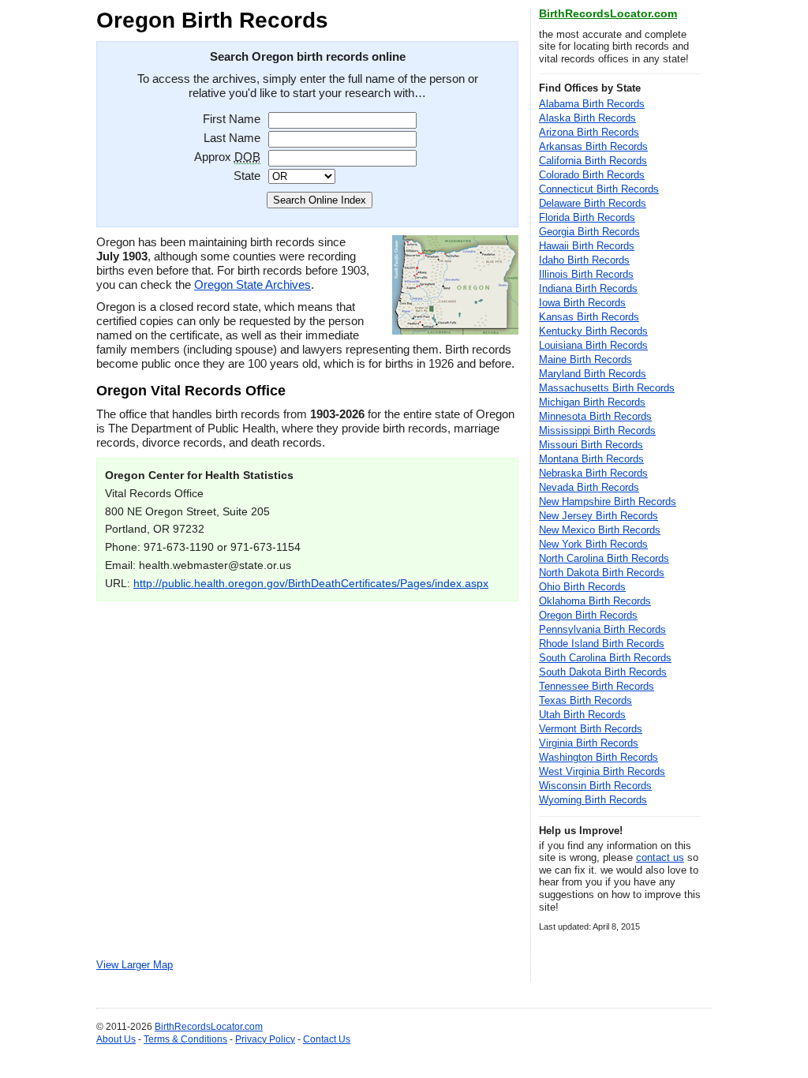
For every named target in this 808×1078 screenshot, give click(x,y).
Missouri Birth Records (591, 445)
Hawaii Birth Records (586, 246)
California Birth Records (593, 161)
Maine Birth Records (585, 359)
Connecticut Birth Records (599, 189)
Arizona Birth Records (589, 132)
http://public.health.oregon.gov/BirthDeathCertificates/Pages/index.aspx (310, 583)
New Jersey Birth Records (598, 516)
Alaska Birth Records (587, 118)
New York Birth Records (593, 544)
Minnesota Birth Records (595, 416)
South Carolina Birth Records (605, 658)
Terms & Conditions (185, 1039)
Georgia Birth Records (589, 232)
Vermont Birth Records (590, 729)
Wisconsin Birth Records (595, 786)
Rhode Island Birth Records (601, 643)
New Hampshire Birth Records (607, 501)
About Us (116, 1039)
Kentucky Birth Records (593, 331)
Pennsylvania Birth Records (602, 629)
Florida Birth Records (587, 217)
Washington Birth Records (598, 757)
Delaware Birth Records (592, 203)
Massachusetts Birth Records (607, 388)
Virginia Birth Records (588, 743)
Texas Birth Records (585, 700)
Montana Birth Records (591, 459)
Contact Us (326, 1039)
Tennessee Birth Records (596, 686)
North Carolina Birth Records (604, 558)
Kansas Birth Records (589, 317)
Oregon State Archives (252, 284)
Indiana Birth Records (588, 288)
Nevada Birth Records (589, 487)
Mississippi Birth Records (597, 430)
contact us (660, 857)
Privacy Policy (265, 1039)
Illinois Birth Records (586, 274)
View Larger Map (134, 965)
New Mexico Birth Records (599, 530)
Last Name (232, 137)
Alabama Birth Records (592, 104)
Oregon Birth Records (588, 615)
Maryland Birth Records (592, 374)
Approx (227, 156)
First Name (231, 118)
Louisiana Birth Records (593, 345)
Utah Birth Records (582, 715)
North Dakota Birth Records (601, 572)
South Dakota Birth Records (603, 672)
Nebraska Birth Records (593, 473)
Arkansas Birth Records (593, 146)
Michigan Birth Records (592, 402)
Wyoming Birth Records (593, 800)
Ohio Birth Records (582, 587)
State (247, 175)
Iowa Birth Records (582, 303)
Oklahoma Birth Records (595, 601)
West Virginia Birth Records (602, 771)
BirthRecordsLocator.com (608, 13)
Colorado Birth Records (592, 175)
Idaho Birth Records (584, 260)
